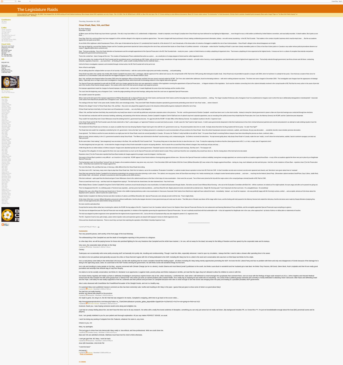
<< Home (82, 362)
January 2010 (5, 162)
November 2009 (6, 159)
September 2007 (6, 122)
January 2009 (5, 145)
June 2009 (5, 152)
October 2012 (5, 203)
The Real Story (6, 38)
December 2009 (6, 160)
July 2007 (4, 119)
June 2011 (5, 186)
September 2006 (6, 105)
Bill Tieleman (5, 34)
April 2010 (4, 166)
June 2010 (5, 169)
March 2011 (5, 182)
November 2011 (6, 193)
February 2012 (6, 197)
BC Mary (4, 21)
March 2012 (5, 199)
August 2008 (5, 137)
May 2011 (4, 185)
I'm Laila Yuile (5, 32)
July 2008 (4, 136)
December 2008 (6, 143)
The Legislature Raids (37, 9)
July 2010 (4, 170)
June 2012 (5, 202)
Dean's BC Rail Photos (8, 92)
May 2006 (4, 99)
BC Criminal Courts (7, 41)
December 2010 (6, 177)
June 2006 (5, 100)
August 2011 (5, 189)
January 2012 (5, 196)
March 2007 (5, 113)
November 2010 (6, 176)
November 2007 (6, 125)
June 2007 (5, 117)
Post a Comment (86, 354)
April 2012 (4, 200)
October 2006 (5, 106)
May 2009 (4, 150)
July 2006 (4, 102)
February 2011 (6, 180)
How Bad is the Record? (8, 35)
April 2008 (4, 132)
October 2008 (5, 140)
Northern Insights (6, 36)
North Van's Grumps (93, 303)
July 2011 (4, 187)
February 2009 (6, 146)
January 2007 (5, 110)
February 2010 (6, 163)
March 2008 (5, 130)
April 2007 (4, 115)
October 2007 (5, 123)
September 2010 (6, 173)
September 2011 (6, 190)
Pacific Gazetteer (6, 29)
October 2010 (5, 175)
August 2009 (5, 155)
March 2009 (5, 147)
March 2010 (5, 165)
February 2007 (6, 112)
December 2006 (6, 109)
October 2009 (5, 157)
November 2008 (6, 142)
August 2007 (5, 120)
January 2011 (5, 179)
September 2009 (6, 156)
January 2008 (5, 127)
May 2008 (4, 133)
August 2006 (5, 103)
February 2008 (6, 129)
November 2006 (6, 107)
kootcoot (90, 289)
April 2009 (4, 149)
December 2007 (6, 126)
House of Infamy (6, 31)
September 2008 (6, 139)
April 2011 (4, 183)
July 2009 (4, 153)
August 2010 (5, 172)
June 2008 (5, 135)
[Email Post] (98, 226)
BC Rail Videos (6, 91)
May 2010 (4, 167)
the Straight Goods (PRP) (9, 39)
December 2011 (6, 195)
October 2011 (5, 192)
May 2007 (4, 116)
